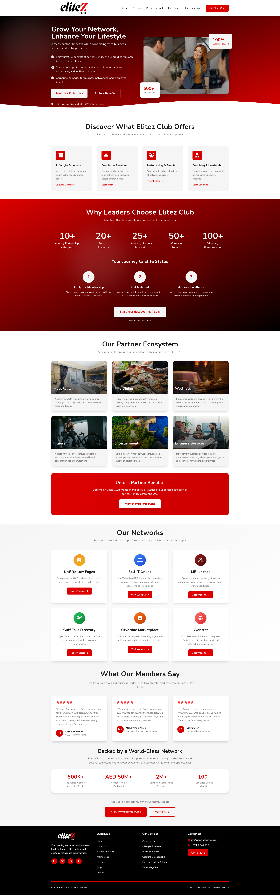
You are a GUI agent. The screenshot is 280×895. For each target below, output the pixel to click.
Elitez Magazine (193, 8)
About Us (102, 846)
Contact (101, 872)
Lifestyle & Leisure (151, 846)
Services (137, 8)
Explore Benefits (105, 93)
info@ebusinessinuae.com (204, 840)
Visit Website (77, 591)
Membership (103, 857)
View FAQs (162, 812)
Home (100, 841)
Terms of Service (221, 887)
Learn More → (109, 184)
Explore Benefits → (66, 184)
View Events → (155, 181)
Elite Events (174, 8)
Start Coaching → (201, 184)
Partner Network (154, 8)
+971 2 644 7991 (201, 845)
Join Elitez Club (217, 8)
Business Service (151, 851)
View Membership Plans (140, 504)
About (125, 8)
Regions (101, 862)
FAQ (192, 887)
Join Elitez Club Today (69, 93)
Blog (99, 867)
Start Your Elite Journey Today (140, 312)
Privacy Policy (203, 887)
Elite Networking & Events (155, 862)
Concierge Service (151, 841)
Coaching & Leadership (153, 857)
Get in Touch (198, 852)
